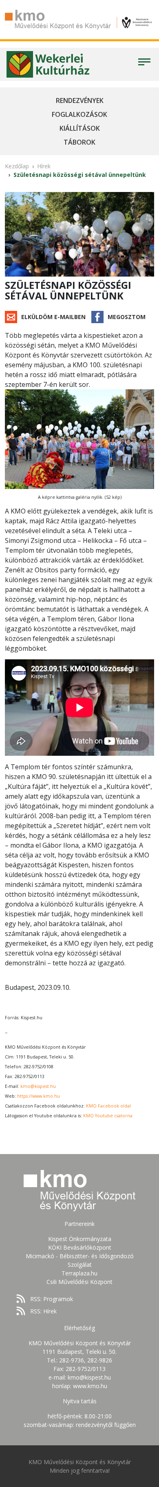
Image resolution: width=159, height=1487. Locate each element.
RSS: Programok (51, 1299)
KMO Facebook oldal (108, 1106)
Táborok (79, 142)
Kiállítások (80, 128)
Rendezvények (80, 100)
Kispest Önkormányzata (79, 1239)
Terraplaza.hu (79, 1273)
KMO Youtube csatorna (107, 1116)
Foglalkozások (79, 114)
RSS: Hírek (43, 1311)
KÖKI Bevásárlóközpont (79, 1247)
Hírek (44, 166)
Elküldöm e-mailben (53, 317)
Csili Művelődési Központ (79, 1282)
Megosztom (127, 317)
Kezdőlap (17, 166)
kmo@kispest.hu (38, 1086)
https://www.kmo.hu (38, 1096)
